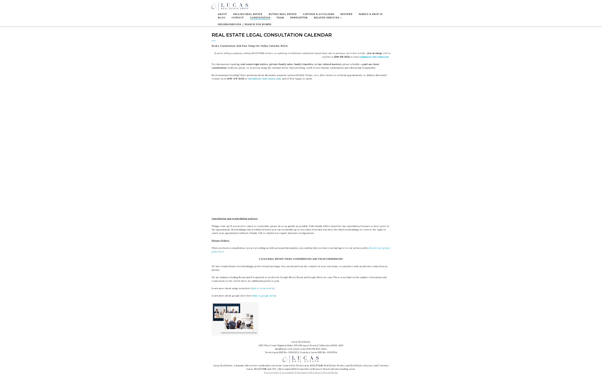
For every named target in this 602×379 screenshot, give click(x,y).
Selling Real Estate (247, 14)
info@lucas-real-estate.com (374, 56)
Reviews (346, 14)
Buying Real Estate (283, 14)
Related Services (327, 17)
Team (280, 17)
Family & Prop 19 (371, 14)
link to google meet (264, 295)
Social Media (331, 372)
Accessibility (288, 372)
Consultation (260, 17)
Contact (238, 17)
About (222, 14)
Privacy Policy (271, 372)
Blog (221, 17)
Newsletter (299, 17)
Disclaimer (302, 372)
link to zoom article (263, 288)
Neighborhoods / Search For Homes (244, 24)
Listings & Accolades (318, 14)
